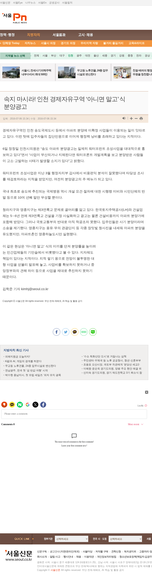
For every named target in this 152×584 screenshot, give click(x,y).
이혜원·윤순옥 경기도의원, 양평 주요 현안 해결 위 (112, 368)
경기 (113, 55)
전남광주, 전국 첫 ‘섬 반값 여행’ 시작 (26, 370)
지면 (63, 551)
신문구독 (42, 551)
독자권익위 (130, 551)
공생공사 (54, 2)
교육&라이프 (137, 43)
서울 (45, 55)
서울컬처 (67, 2)
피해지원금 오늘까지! (17, 356)
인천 (70, 55)
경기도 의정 (68, 43)
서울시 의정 (48, 43)
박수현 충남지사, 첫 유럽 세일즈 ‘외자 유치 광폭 (33, 375)
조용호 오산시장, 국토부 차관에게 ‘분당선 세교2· (111, 364)
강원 (121, 55)
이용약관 (89, 556)
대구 (62, 55)
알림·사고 (55, 556)
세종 (104, 55)
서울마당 (87, 551)
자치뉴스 (30, 43)
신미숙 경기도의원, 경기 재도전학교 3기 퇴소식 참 (112, 372)
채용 (78, 556)
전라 (138, 55)
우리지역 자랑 (89, 43)
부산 (53, 55)
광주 (79, 55)
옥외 (76, 551)
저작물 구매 (101, 551)
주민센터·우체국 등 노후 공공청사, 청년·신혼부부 (112, 360)
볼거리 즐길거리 (113, 43)
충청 (130, 55)
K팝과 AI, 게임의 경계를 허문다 (23, 361)
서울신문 (5, 2)
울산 (96, 55)
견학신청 (116, 551)
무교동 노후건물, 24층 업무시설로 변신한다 (30, 365)
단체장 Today (11, 43)
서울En (42, 2)
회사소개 (42, 556)
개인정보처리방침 (106, 556)
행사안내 (68, 556)
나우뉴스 (30, 2)
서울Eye (18, 2)
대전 (87, 55)
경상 (147, 55)
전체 (36, 55)
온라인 (69, 551)
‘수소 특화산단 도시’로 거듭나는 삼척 (104, 356)
